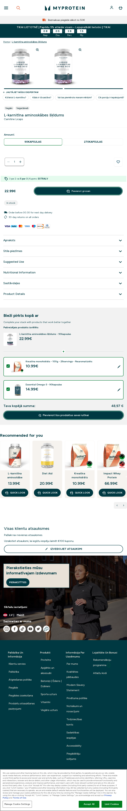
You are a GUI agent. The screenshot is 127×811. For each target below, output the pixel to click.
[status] (14, 162)
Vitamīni (45, 702)
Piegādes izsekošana (21, 695)
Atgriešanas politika (20, 679)
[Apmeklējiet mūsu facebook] (14, 629)
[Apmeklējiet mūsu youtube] (30, 629)
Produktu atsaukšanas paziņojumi (22, 706)
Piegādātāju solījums (73, 756)
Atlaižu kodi (100, 673)
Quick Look (17, 492)
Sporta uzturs (49, 694)
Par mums (72, 663)
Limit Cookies (112, 804)
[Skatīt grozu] (121, 8)
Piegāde (13, 687)
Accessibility (73, 745)
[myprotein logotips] (65, 8)
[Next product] (123, 505)
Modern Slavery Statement (75, 688)
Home (6, 41)
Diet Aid (47, 473)
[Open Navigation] (6, 8)
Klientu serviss (17, 663)
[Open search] (18, 8)
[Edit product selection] (119, 366)
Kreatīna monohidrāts (80, 475)
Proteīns (46, 659)
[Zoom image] (37, 49)
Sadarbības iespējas (72, 735)
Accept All (89, 804)
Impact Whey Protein (112, 475)
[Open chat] (46, 629)
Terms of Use (19, 798)
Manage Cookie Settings (17, 804)
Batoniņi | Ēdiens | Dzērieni (51, 684)
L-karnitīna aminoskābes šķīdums (29, 41)
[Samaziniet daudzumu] (8, 162)
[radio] (33, 141)
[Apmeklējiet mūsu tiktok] (22, 629)
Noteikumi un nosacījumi (74, 709)
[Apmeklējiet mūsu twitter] (38, 629)
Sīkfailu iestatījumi (15, 607)
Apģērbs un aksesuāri (47, 670)
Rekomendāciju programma (102, 662)
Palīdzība (14, 671)
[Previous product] (117, 505)
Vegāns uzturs (49, 710)
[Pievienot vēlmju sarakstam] (118, 162)
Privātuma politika (76, 698)
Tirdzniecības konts (74, 722)
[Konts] (112, 8)
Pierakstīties (17, 582)
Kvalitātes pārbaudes (72, 674)
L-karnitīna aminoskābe (15, 475)
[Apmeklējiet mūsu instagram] (6, 629)
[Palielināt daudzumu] (20, 162)
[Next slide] (126, 476)
